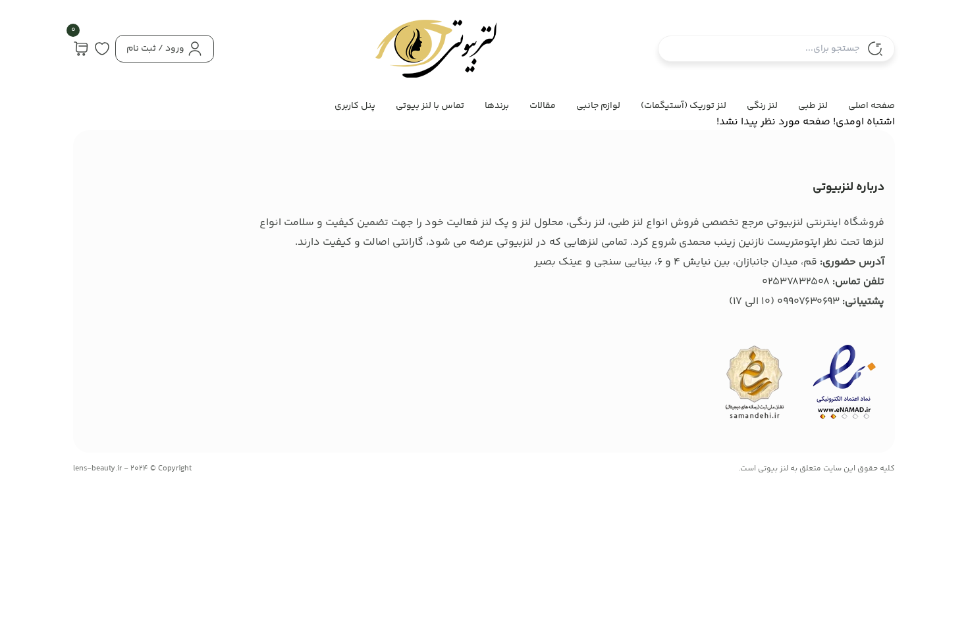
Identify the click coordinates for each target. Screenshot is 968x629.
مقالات (542, 106)
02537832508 (796, 282)
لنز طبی (813, 106)
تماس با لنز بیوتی (430, 106)
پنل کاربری (355, 106)
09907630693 (808, 301)
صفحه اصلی (871, 106)
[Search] (875, 48)
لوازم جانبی (598, 106)
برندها (497, 106)
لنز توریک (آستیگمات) (683, 106)
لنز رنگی (762, 106)
